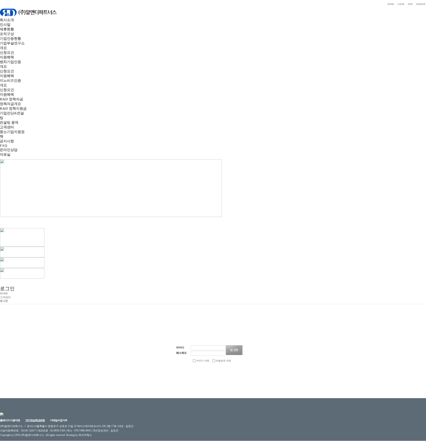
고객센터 (5, 297)
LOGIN (401, 4)
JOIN (410, 4)
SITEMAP (421, 4)
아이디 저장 (202, 360)
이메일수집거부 (58, 420)
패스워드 (181, 352)
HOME (391, 4)
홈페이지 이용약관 (10, 420)
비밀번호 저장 (223, 360)
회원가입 (190, 374)
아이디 (180, 347)
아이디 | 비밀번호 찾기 (231, 374)
